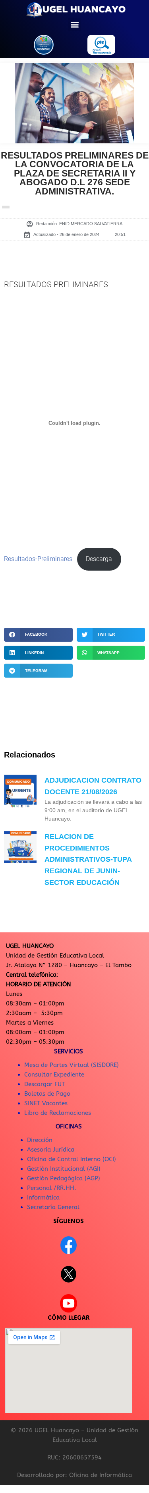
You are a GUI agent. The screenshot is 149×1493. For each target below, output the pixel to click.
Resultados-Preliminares (38, 559)
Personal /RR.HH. (51, 1188)
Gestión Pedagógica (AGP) (63, 1178)
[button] (74, 24)
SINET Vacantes (46, 1103)
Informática (43, 1197)
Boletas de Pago (47, 1093)
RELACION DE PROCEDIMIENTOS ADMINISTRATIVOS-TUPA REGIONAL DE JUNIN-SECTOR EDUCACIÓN (88, 859)
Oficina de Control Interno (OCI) (71, 1159)
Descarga (99, 559)
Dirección (39, 1140)
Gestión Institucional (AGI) (64, 1168)
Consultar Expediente (54, 1074)
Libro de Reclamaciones (57, 1112)
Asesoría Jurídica (50, 1149)
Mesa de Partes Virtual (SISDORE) (71, 1065)
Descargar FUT (44, 1084)
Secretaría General (53, 1207)
